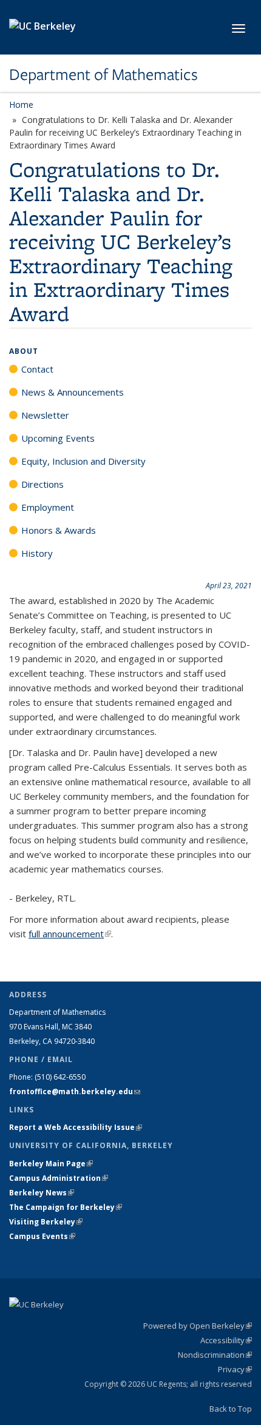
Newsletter (45, 415)
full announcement (70, 934)
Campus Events (42, 1236)
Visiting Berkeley (46, 1222)
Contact (37, 369)
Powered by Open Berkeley (197, 1325)
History (37, 553)
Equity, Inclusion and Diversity (83, 461)
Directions (42, 484)
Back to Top (230, 1408)
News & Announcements (72, 392)
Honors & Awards (58, 530)
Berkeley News (41, 1193)
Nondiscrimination (215, 1354)
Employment (47, 507)
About (23, 351)
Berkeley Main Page (51, 1163)
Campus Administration (58, 1178)
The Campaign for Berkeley (65, 1207)
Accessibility (226, 1340)
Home (21, 104)
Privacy (235, 1369)
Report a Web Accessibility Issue (75, 1127)
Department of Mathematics (103, 74)
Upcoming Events (58, 438)
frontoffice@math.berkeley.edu (74, 1091)
